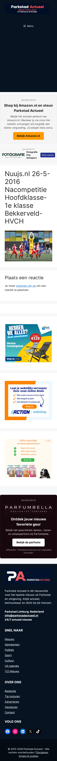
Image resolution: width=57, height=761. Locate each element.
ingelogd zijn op (26, 285)
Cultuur (9, 660)
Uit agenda (12, 666)
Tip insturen (12, 696)
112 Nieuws (12, 671)
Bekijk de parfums (28, 542)
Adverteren (12, 701)
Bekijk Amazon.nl (28, 135)
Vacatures (11, 707)
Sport (8, 655)
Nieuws (9, 639)
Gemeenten (12, 644)
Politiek (9, 650)
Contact (10, 712)
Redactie (10, 691)
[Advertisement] (28, 62)
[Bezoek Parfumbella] (28, 509)
